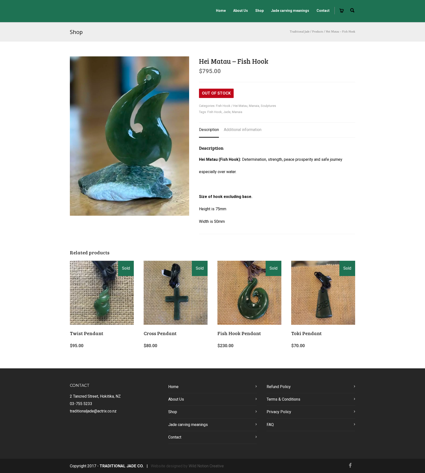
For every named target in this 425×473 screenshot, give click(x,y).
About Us (240, 11)
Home (221, 11)
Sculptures (268, 106)
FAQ (270, 424)
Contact (323, 11)
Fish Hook (214, 112)
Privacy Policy (279, 411)
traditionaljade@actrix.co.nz (93, 411)
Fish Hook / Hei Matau (231, 106)
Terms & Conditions (283, 399)
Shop (259, 11)
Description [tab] (209, 129)
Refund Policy (279, 386)
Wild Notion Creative (206, 466)
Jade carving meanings (290, 11)
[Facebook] (350, 466)
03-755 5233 (81, 403)
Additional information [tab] (242, 129)
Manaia (254, 106)
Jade (226, 112)
